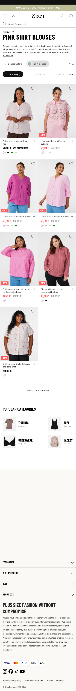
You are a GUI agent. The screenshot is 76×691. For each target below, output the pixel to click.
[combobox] (38, 23)
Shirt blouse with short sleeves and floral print (16, 365)
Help (5, 583)
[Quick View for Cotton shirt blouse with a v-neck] (34, 141)
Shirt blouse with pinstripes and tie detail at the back (17, 290)
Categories (8, 562)
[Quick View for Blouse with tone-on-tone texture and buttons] (72, 289)
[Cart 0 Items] (71, 15)
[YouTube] (22, 671)
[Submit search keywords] (4, 24)
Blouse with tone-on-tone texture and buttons (52, 290)
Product (60, 74)
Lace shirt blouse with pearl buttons (53, 142)
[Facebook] (10, 671)
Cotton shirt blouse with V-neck (17, 216)
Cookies (49, 680)
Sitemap (60, 680)
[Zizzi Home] (38, 15)
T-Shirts (23, 424)
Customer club (10, 573)
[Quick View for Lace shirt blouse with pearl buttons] (72, 141)
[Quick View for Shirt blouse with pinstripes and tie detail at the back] (34, 289)
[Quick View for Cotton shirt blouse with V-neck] (34, 216)
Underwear (23, 441)
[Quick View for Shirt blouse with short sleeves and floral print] (34, 364)
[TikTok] (16, 671)
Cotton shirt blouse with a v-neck (15, 142)
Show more (8, 55)
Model (70, 74)
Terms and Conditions (33, 680)
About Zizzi (8, 594)
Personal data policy (12, 680)
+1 (19, 152)
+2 (19, 225)
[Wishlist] (33, 88)
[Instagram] (5, 671)
